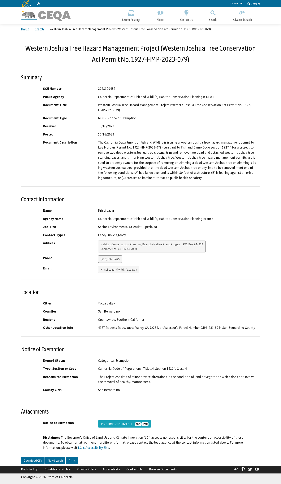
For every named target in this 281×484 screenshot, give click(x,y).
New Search (55, 460)
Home (25, 29)
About (160, 19)
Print (72, 460)
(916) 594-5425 (110, 259)
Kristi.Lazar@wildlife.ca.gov (119, 269)
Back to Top (29, 469)
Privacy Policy (86, 469)
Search (213, 19)
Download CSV (33, 460)
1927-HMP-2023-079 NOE (124, 424)
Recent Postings (131, 19)
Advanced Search (242, 19)
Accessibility (111, 469)
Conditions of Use (57, 469)
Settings (255, 4)
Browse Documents (163, 469)
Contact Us (237, 3)
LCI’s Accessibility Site (93, 448)
